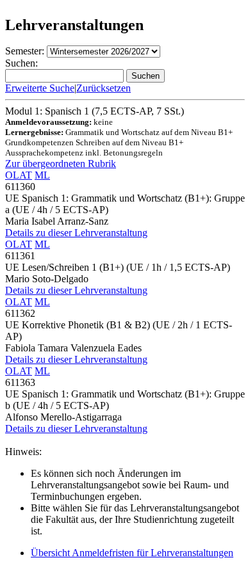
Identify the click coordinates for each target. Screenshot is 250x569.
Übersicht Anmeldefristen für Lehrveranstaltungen (132, 552)
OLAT (18, 175)
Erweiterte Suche (39, 88)
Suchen (145, 76)
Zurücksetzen (103, 88)
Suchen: (21, 63)
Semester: (24, 50)
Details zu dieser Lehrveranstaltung (76, 232)
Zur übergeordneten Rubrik (60, 163)
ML (42, 175)
